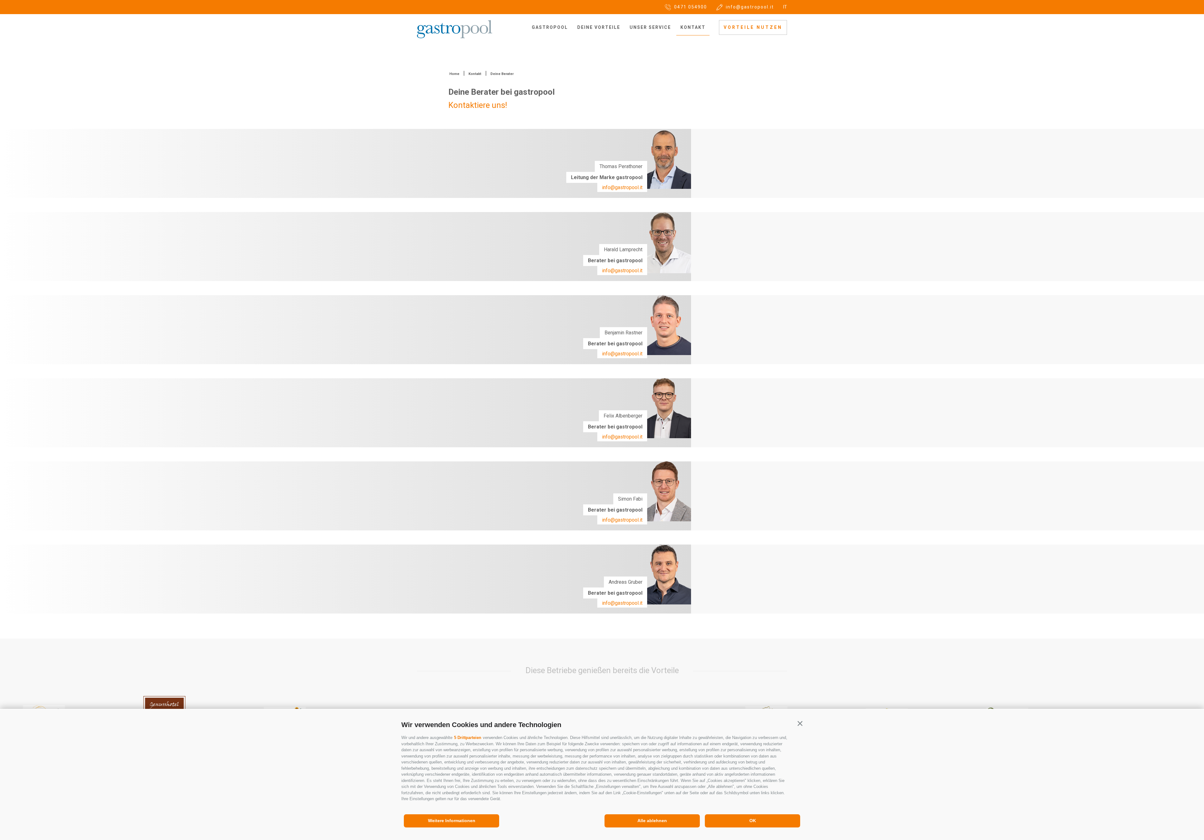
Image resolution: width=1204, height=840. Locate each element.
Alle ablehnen (652, 820)
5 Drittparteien (467, 737)
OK (752, 820)
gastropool (550, 27)
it (785, 6)
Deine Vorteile (598, 27)
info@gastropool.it (622, 187)
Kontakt (692, 27)
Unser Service (650, 27)
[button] (800, 723)
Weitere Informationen (451, 820)
